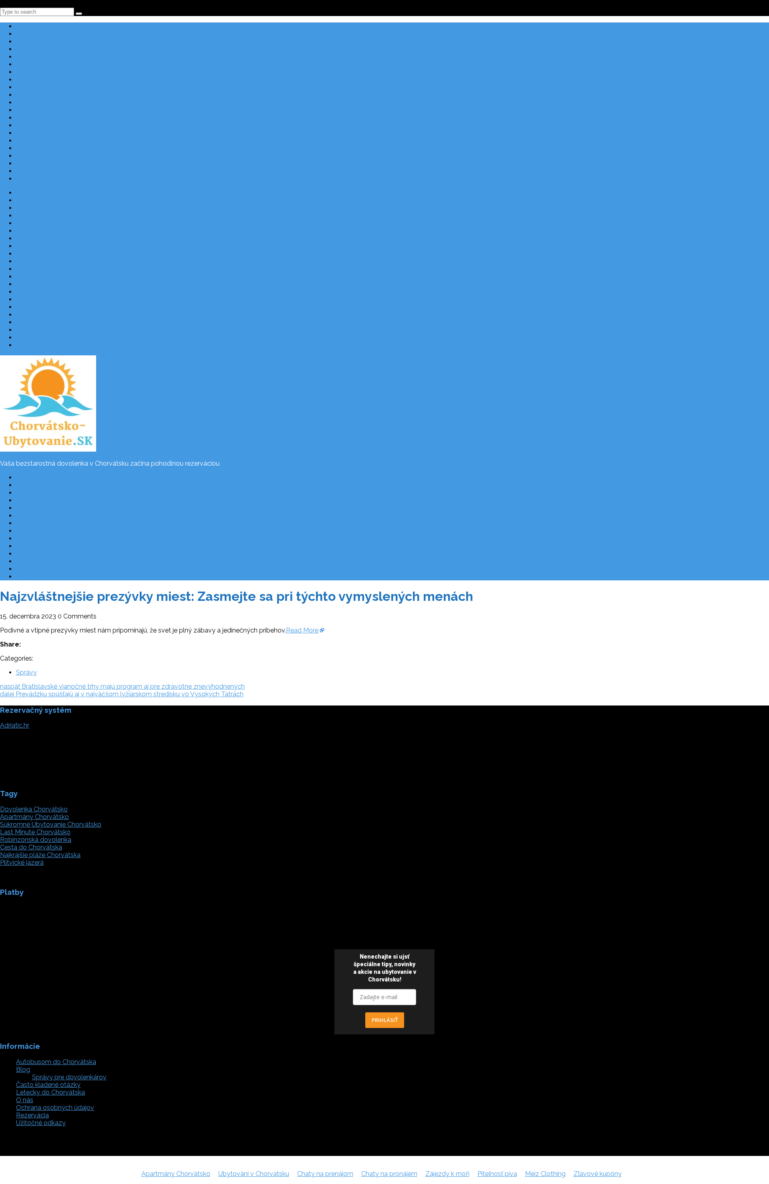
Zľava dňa (31, 133)
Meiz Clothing (545, 1174)
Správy (26, 672)
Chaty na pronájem (389, 1174)
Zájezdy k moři (447, 1174)
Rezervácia (32, 485)
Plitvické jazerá (38, 171)
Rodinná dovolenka (44, 64)
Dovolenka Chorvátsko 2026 (58, 34)
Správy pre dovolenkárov (69, 1077)
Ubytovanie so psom (47, 102)
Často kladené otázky (48, 477)
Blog (23, 178)
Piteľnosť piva (497, 1174)
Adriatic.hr (14, 725)
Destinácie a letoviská (48, 41)
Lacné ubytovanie (42, 87)
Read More (302, 630)
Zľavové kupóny (598, 1174)
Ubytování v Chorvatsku (253, 1174)
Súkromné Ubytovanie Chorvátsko (50, 824)
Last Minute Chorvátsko (35, 832)
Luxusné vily (34, 95)
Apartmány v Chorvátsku (53, 26)
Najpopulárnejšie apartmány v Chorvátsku (77, 156)
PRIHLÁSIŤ (385, 1020)
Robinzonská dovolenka (51, 118)
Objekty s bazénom (45, 110)
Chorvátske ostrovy (45, 49)
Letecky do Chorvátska (50, 140)
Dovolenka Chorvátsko (34, 809)
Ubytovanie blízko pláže (51, 79)
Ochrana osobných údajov (55, 508)
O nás (24, 515)
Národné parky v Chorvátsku (58, 531)
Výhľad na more (39, 125)
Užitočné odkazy (41, 500)
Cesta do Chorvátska (47, 493)
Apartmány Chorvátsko (34, 817)
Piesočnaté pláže (41, 72)
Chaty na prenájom (325, 1174)
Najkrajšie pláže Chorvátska (56, 163)
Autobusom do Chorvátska (56, 148)
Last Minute (33, 57)
